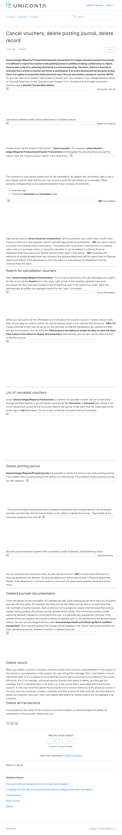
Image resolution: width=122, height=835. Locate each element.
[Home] (26, 6)
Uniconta (10, 17)
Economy (34, 17)
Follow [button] (110, 49)
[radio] (53, 741)
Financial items (14, 795)
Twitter (12, 723)
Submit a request (94, 5)
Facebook (8, 723)
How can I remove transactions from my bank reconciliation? (37, 784)
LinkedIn (16, 723)
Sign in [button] (109, 5)
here (66, 81)
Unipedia (22, 17)
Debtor (9, 806)
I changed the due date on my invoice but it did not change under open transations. (49, 789)
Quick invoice (13, 800)
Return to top (13, 765)
